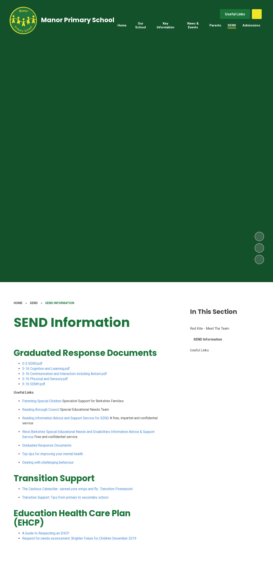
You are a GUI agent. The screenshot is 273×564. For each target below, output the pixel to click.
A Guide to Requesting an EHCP (45, 533)
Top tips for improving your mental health (52, 454)
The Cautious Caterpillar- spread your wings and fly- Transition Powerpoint (77, 489)
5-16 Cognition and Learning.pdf (46, 369)
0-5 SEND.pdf (32, 363)
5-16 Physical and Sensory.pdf (45, 379)
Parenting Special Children (41, 401)
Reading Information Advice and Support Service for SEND (65, 418)
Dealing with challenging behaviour (48, 462)
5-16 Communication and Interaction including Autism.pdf (64, 374)
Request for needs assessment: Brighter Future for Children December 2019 (79, 538)
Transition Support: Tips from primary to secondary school (65, 497)
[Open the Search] (257, 14)
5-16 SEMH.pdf (33, 384)
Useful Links (235, 14)
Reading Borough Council (40, 409)
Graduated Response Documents (46, 445)
